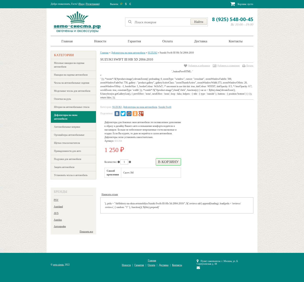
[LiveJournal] (147, 113)
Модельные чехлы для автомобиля (72, 90)
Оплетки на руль (62, 99)
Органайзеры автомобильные (69, 134)
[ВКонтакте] (117, 113)
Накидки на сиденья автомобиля (71, 74)
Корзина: (245, 4)
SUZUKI (152, 52)
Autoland (58, 206)
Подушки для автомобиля (67, 159)
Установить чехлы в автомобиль (70, 175)
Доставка (200, 41)
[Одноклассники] (135, 113)
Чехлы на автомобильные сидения (71, 82)
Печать (249, 65)
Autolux (58, 219)
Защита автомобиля (64, 167)
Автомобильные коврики (67, 126)
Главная (67, 41)
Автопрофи (60, 226)
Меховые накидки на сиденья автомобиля (69, 65)
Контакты (236, 41)
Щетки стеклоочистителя (67, 143)
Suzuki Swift (164, 107)
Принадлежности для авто (67, 151)
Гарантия (134, 41)
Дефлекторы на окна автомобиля (65, 117)
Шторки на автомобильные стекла (71, 107)
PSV (56, 200)
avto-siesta (58, 264)
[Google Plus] (141, 113)
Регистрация (92, 3)
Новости (100, 41)
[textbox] (166, 22)
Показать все (86, 231)
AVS (56, 213)
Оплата (167, 41)
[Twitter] (123, 113)
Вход (81, 3)
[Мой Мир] (129, 113)
